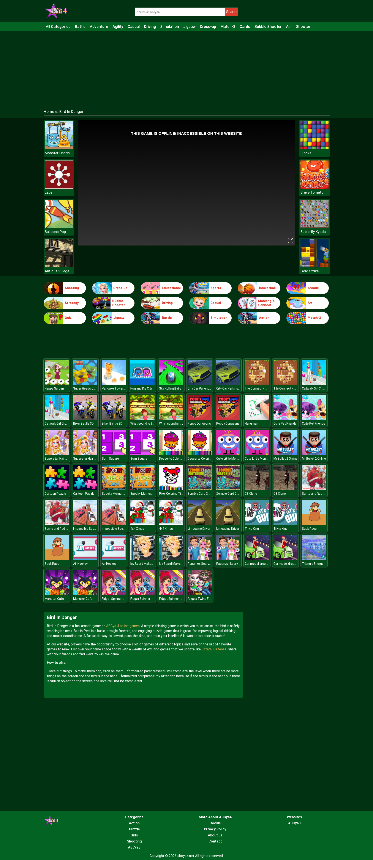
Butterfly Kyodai (313, 231)
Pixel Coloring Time (172, 493)
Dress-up (208, 26)
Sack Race (309, 528)
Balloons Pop (55, 231)
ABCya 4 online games (123, 626)
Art (289, 26)
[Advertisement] (186, 66)
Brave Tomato (312, 192)
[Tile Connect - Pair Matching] (257, 384)
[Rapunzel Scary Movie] (200, 559)
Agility (117, 26)
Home (49, 111)
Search (231, 12)
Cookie (215, 823)
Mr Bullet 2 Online (285, 458)
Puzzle (134, 829)
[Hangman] (257, 419)
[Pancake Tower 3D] (114, 384)
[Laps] (59, 187)
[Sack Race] (314, 524)
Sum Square (110, 458)
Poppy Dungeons (199, 423)
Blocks (305, 153)
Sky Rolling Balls (170, 388)
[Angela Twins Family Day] (200, 594)
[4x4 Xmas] (142, 524)
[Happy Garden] (57, 384)
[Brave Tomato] (314, 187)
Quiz (68, 318)
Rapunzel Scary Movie (203, 563)
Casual (134, 26)
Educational (171, 288)
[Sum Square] (114, 454)
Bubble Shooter (268, 26)
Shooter (303, 26)
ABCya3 (134, 847)
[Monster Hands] (59, 148)
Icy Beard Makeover (143, 563)
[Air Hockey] (85, 559)
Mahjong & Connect (266, 303)
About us (215, 835)
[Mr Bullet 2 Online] (285, 454)
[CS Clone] (257, 489)
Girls (134, 835)
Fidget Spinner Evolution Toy (121, 598)
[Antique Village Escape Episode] (59, 266)
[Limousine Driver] (200, 524)
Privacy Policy (215, 829)
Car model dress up (258, 563)
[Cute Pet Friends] (285, 419)
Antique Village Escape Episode (59, 271)
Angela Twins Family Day (205, 598)
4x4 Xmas (137, 528)
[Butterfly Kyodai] (314, 227)
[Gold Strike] (314, 266)
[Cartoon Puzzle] (57, 489)
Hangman (251, 423)
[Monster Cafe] (57, 594)
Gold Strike (309, 271)
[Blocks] (314, 148)
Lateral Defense (214, 649)
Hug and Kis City (141, 388)
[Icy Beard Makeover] (142, 559)
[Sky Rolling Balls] (171, 384)
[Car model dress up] (257, 559)
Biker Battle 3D (83, 423)
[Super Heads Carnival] (85, 384)
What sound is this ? (144, 423)
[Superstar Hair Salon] (57, 454)
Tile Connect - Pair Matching (264, 388)
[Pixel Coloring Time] (171, 489)
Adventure (99, 26)
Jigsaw (189, 26)
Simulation (169, 26)
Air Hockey (80, 563)
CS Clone (251, 493)
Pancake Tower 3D (115, 388)
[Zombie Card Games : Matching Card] (200, 489)
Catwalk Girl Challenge (317, 388)
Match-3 (227, 26)
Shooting (72, 288)
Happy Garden (54, 388)
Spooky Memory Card (116, 493)
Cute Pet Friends (285, 423)
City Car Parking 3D (201, 388)
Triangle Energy (312, 563)
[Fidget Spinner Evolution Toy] (114, 594)
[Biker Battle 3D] (85, 419)
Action (264, 318)
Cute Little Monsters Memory (236, 458)
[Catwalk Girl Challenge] (314, 384)
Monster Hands (57, 153)
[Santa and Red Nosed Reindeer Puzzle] (314, 489)
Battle (80, 26)
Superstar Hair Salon (59, 458)
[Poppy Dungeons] (200, 419)
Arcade (313, 288)
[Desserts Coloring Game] (171, 454)
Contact (215, 841)
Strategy (72, 303)
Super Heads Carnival (88, 388)
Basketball (267, 288)
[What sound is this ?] (142, 419)
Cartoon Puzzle (55, 493)
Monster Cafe (54, 598)
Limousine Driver (199, 528)
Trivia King (252, 528)
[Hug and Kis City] (142, 384)
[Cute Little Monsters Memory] (228, 454)
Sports (215, 288)
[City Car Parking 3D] (200, 384)
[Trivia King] (257, 524)
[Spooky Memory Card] (114, 489)
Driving (150, 26)
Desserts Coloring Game (176, 458)
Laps (48, 192)
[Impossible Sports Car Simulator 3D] (85, 524)
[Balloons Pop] (59, 227)
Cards (245, 26)
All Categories (58, 26)
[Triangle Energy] (314, 559)
